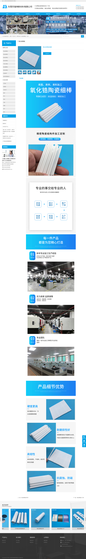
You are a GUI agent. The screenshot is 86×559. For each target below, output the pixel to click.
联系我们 (79, 13)
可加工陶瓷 (5, 63)
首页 (7, 13)
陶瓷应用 (31, 540)
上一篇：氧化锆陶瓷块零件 (23, 497)
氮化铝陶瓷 (5, 60)
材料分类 (18, 36)
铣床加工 (4, 123)
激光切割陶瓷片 (6, 76)
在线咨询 (47, 53)
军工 (4, 96)
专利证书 (18, 542)
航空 (4, 92)
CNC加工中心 (5, 126)
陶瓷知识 (31, 542)
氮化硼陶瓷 (5, 66)
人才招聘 (69, 13)
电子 (4, 108)
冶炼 (4, 102)
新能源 (4, 86)
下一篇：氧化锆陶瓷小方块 (78, 497)
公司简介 (17, 13)
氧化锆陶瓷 (23, 36)
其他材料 (5, 73)
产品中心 (28, 13)
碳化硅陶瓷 (5, 70)
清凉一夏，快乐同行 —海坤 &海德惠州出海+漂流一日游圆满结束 (9, 131)
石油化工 (5, 89)
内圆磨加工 (5, 120)
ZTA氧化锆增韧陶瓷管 (7, 141)
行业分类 (4, 542)
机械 (4, 105)
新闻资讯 (58, 13)
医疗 (4, 111)
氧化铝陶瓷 (5, 54)
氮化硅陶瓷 (5, 57)
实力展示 (38, 13)
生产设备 (18, 540)
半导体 (4, 83)
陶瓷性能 (48, 13)
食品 (4, 99)
